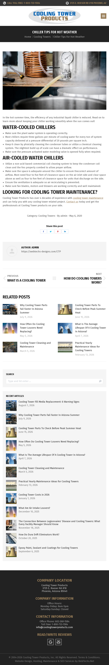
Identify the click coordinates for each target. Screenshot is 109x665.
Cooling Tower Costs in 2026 (34, 494)
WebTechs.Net (86, 661)
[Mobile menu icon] (103, 16)
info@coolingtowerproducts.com (54, 627)
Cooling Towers (46, 215)
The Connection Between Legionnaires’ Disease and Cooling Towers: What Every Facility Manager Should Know (59, 523)
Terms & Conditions (89, 657)
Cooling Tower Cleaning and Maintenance (35, 344)
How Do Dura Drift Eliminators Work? (39, 534)
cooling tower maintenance (88, 198)
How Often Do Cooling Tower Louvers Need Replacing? (32, 328)
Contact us (72, 201)
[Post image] (10, 309)
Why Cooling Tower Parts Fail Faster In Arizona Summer (33, 309)
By (62, 215)
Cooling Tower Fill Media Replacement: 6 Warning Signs (49, 401)
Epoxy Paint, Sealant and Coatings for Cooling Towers (48, 547)
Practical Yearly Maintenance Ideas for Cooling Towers (87, 346)
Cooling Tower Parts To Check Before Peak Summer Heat (90, 309)
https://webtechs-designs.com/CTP (41, 251)
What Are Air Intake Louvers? (34, 508)
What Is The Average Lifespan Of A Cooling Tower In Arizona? (90, 328)
